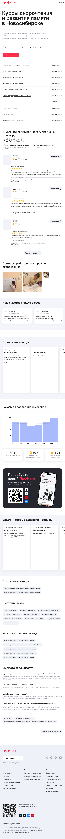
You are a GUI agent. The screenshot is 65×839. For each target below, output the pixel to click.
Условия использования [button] (11, 782)
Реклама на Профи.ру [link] (53, 779)
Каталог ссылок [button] (8, 785)
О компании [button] (50, 773)
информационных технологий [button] (12, 829)
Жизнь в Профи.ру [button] (52, 792)
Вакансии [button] (49, 789)
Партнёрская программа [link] (54, 785)
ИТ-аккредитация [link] (52, 776)
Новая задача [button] (7, 773)
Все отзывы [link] (7, 779)
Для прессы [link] (50, 782)
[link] (11, 55)
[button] (56, 156)
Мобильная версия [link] (9, 789)
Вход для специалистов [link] (32, 776)
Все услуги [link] (6, 776)
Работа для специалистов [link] (33, 779)
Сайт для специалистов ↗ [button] (33, 773)
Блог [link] (47, 795)
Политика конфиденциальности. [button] (21, 832)
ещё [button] (61, 320)
